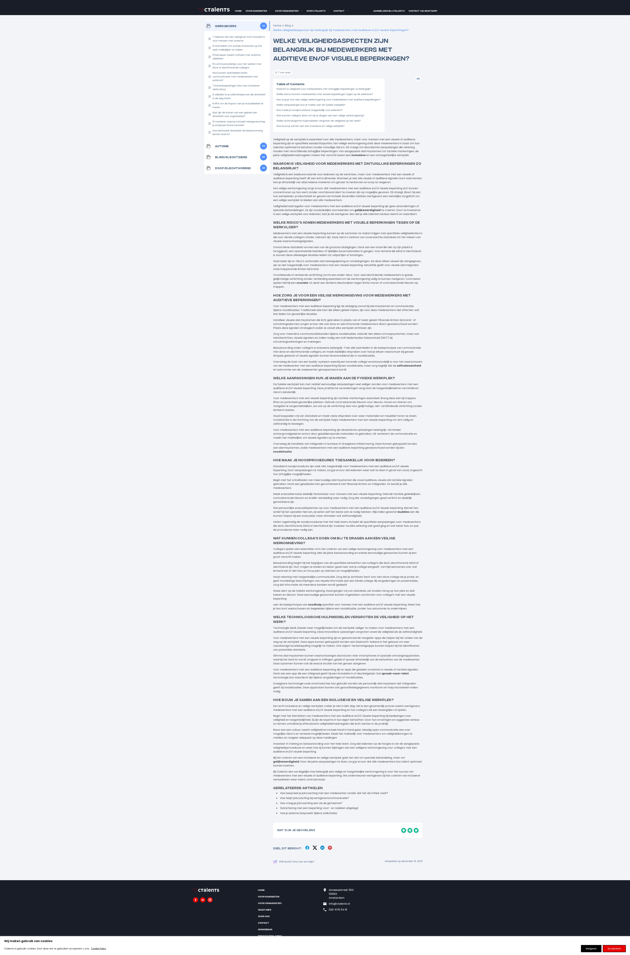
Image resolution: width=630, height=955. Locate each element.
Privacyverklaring (270, 936)
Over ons (264, 916)
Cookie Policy (98, 948)
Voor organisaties (287, 11)
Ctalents (282, 772)
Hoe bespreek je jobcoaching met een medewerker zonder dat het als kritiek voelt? (334, 793)
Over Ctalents (316, 11)
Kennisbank (265, 929)
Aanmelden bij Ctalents (389, 11)
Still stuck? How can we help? (296, 861)
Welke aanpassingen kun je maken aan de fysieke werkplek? (310, 104)
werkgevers (374, 196)
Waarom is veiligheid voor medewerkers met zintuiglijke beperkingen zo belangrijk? (323, 89)
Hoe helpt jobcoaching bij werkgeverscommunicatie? (314, 798)
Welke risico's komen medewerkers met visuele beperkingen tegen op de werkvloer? (324, 94)
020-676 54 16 (338, 910)
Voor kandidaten (256, 11)
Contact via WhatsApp (423, 11)
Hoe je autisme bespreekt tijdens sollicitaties (308, 813)
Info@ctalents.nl (339, 904)
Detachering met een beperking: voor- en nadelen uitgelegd (319, 808)
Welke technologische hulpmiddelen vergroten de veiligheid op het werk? (318, 120)
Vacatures (264, 909)
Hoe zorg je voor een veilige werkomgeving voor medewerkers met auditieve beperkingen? (328, 99)
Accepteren (614, 948)
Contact (339, 11)
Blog (288, 25)
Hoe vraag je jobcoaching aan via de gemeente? (311, 803)
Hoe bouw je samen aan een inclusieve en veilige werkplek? (310, 126)
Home (238, 11)
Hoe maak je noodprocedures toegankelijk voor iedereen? (309, 110)
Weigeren (591, 948)
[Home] (214, 11)
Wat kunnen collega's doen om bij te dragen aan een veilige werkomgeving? (320, 115)
